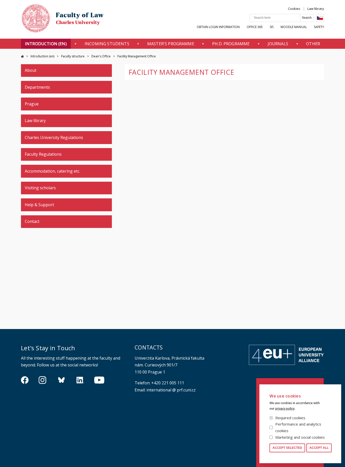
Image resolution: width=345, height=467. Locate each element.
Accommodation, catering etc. (52, 171)
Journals (278, 43)
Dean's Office (101, 56)
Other (313, 43)
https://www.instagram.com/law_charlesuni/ (42, 380)
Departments (37, 87)
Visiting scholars (40, 188)
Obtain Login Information (218, 27)
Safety (319, 27)
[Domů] (62, 20)
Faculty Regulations (43, 154)
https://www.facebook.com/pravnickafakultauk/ (25, 380)
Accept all (319, 448)
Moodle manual (294, 27)
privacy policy (284, 408)
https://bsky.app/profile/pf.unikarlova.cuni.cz (61, 380)
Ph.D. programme (231, 43)
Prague (32, 104)
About (30, 70)
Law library (315, 8)
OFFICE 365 (255, 27)
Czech (320, 18)
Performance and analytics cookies (298, 427)
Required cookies (290, 417)
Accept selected (287, 448)
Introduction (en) (46, 43)
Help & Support (39, 204)
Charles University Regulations (54, 137)
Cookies (294, 8)
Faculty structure (73, 56)
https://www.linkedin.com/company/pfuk (80, 380)
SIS (272, 27)
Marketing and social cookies (300, 437)
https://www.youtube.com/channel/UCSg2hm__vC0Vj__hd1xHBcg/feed (99, 380)
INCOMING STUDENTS (107, 43)
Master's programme (170, 43)
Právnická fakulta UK (22, 56)
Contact (32, 221)
